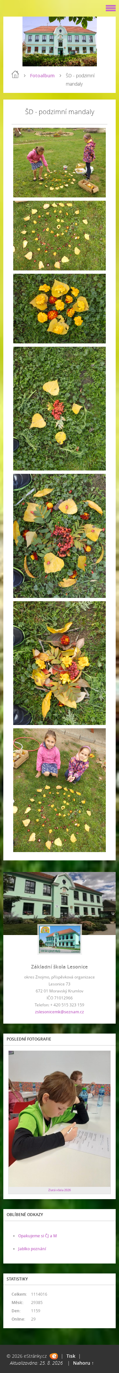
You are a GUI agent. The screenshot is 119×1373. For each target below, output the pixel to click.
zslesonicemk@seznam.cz (59, 1012)
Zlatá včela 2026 (59, 1190)
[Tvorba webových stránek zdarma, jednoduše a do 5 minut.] (54, 1356)
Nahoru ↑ (83, 1363)
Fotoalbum (42, 75)
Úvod (15, 74)
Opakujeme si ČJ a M (37, 1236)
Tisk (70, 1356)
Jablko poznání (32, 1249)
